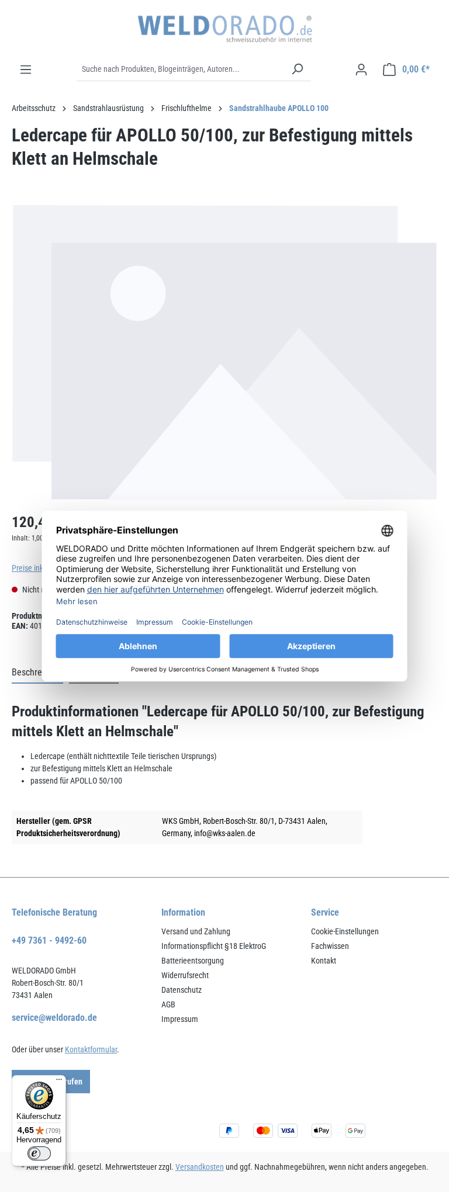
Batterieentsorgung (192, 960)
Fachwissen (330, 946)
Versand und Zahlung (195, 931)
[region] (224, 352)
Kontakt (323, 960)
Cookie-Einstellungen (345, 931)
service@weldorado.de (54, 1017)
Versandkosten (199, 1167)
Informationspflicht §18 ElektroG (213, 946)
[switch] (39, 1153)
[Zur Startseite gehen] (224, 29)
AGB (168, 1004)
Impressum (179, 1019)
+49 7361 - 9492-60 (49, 940)
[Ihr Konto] (361, 69)
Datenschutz (181, 990)
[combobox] (180, 69)
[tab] (37, 673)
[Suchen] (297, 69)
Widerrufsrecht (185, 975)
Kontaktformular (91, 1049)
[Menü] (26, 69)
